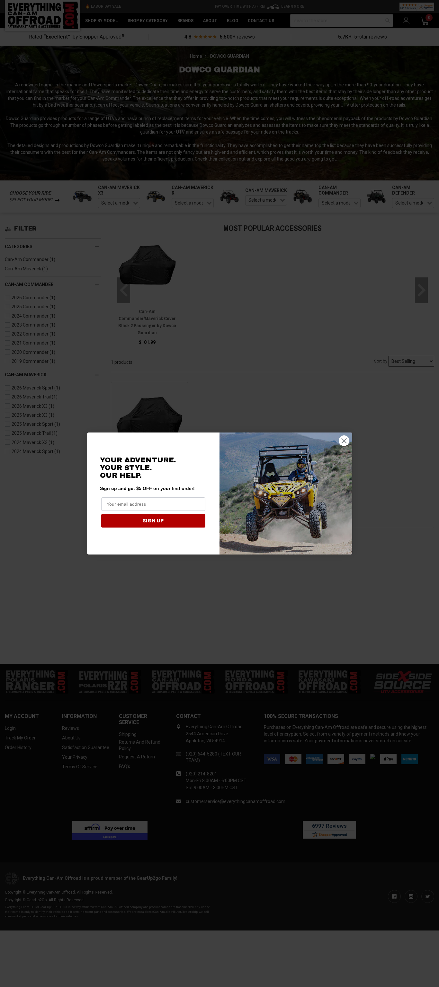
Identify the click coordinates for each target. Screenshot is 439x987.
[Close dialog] (344, 440)
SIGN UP (153, 520)
